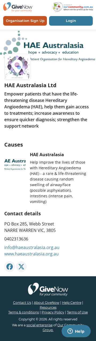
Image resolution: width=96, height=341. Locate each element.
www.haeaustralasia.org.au (31, 254)
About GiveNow (46, 303)
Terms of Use (77, 312)
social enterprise (39, 325)
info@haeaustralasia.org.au (31, 247)
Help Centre (71, 303)
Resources (48, 307)
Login (71, 20)
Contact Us (22, 303)
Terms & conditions (23, 312)
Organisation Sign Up (25, 20)
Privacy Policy (53, 312)
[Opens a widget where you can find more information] (76, 331)
